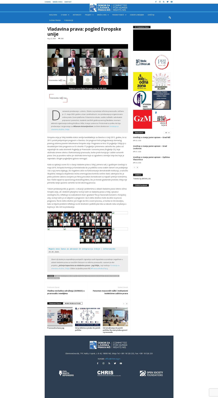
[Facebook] (155, 2)
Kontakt (68, 2)
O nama (48, 2)
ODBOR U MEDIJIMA (137, 15)
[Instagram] (159, 2)
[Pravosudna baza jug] (60, 316)
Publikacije (68, 20)
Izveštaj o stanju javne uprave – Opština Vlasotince (151, 158)
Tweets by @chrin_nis (142, 178)
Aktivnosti (77, 15)
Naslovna (53, 15)
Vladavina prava (53, 278)
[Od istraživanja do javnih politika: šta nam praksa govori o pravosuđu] (115, 316)
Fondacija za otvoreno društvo (66, 276)
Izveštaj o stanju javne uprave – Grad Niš (151, 137)
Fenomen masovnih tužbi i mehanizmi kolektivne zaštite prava (110, 292)
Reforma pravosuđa (111, 276)
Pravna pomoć (118, 15)
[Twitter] (167, 2)
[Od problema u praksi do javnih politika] (87, 316)
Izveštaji (151, 15)
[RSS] (163, 2)
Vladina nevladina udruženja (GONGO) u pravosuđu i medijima (66, 292)
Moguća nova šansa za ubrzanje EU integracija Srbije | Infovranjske (82, 249)
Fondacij (113, 265)
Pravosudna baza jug (96, 276)
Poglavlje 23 (83, 276)
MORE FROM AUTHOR (73, 303)
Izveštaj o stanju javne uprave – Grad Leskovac (150, 147)
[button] (169, 17)
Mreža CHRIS (57, 2)
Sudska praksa (55, 20)
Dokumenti (139, 133)
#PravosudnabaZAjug (99, 268)
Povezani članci (55, 303)
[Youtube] (171, 2)
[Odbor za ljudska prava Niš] (109, 8)
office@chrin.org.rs (112, 359)
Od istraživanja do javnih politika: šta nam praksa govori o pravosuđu (115, 330)
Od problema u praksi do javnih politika (87, 329)
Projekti (88, 15)
